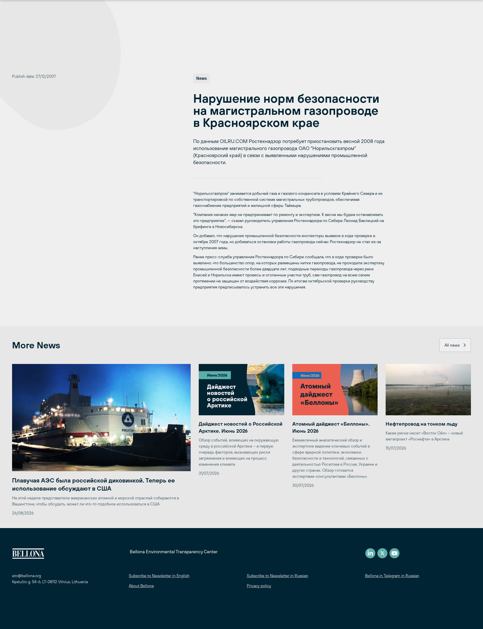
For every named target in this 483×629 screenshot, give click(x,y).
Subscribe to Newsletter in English (159, 575)
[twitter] (382, 553)
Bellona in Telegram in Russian (392, 575)
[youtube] (394, 553)
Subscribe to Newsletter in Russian (277, 575)
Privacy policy (259, 585)
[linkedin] (370, 553)
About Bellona (141, 585)
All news (452, 345)
